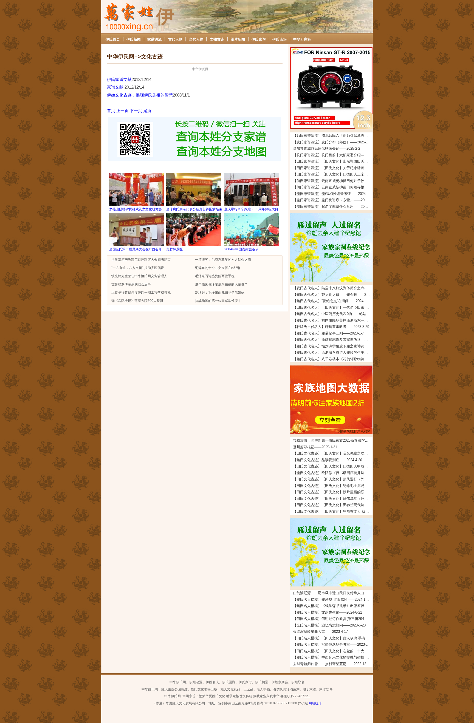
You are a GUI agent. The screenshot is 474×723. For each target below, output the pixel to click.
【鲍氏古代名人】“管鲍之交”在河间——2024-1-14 (332, 301)
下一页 (136, 110)
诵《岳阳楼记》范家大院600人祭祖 (137, 301)
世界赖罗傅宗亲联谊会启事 (131, 284)
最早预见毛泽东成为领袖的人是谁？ (221, 284)
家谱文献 (116, 87)
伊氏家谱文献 (119, 79)
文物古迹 (217, 39)
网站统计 (315, 703)
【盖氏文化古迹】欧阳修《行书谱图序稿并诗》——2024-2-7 (333, 473)
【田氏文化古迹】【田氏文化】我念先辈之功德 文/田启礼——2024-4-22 (333, 453)
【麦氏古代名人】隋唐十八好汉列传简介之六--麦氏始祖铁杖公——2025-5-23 (333, 288)
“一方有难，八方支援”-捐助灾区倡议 (137, 268)
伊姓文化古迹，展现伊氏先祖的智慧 (140, 95)
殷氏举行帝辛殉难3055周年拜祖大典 (251, 209)
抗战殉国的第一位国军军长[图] (217, 301)
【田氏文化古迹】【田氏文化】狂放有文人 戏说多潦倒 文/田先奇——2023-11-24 (333, 511)
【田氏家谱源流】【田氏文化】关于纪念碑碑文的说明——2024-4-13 (333, 168)
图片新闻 (238, 39)
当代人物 (196, 39)
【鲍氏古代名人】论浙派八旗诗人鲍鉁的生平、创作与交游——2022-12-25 (333, 352)
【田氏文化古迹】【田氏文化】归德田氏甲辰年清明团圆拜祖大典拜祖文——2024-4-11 (333, 466)
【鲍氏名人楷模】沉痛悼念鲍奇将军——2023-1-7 (332, 644)
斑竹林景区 (174, 249)
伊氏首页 (113, 39)
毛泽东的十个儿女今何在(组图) (217, 268)
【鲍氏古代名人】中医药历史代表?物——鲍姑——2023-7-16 (333, 314)
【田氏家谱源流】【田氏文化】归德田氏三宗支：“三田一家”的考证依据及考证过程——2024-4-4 (333, 174)
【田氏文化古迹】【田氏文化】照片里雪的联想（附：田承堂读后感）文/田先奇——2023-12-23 (333, 492)
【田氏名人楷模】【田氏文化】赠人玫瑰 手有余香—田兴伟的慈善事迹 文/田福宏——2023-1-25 (333, 638)
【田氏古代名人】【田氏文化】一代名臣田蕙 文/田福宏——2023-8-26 (333, 307)
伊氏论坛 (279, 39)
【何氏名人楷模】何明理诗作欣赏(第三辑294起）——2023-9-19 (333, 619)
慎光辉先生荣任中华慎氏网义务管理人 (139, 276)
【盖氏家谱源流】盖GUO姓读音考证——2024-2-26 (333, 194)
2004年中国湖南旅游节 (241, 249)
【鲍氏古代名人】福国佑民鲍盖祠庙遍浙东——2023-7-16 (333, 320)
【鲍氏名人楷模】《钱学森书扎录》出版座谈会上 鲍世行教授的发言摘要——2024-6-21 (333, 606)
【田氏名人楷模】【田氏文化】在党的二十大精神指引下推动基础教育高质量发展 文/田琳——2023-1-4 (333, 651)
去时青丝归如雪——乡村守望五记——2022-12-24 (332, 664)
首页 (111, 110)
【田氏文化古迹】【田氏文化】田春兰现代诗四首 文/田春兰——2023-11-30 (333, 505)
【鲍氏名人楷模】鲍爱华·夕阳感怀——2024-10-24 (332, 599)
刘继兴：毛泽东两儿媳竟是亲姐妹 (219, 292)
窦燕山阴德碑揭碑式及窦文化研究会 (135, 209)
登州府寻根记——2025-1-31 (315, 447)
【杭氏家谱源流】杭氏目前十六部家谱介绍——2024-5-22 (333, 155)
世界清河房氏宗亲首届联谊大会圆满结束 (141, 260)
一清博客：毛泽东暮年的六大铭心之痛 (223, 260)
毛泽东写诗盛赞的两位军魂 (215, 276)
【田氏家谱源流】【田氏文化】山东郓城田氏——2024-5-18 (333, 161)
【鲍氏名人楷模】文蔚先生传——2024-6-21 (327, 612)
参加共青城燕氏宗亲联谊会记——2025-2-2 (326, 148)
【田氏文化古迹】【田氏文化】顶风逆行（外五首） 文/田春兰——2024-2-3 (333, 479)
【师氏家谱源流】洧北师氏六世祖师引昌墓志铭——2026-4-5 (333, 136)
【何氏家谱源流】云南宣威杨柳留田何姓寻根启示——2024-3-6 (333, 187)
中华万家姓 (302, 39)
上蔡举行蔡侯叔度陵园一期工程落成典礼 (141, 292)
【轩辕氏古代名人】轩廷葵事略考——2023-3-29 (331, 327)
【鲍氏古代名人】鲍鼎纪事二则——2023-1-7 (328, 333)
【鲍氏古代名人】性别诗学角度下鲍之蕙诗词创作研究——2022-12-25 (333, 346)
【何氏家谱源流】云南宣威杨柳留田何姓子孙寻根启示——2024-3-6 (333, 181)
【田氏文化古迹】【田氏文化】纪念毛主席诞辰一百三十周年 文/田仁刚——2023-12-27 (333, 486)
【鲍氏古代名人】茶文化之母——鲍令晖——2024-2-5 (333, 295)
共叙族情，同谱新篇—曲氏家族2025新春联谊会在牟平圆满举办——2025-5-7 (333, 440)
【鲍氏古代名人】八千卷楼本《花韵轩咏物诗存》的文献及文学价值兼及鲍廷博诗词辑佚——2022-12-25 (333, 359)
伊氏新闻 (133, 39)
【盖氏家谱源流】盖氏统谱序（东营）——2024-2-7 (333, 200)
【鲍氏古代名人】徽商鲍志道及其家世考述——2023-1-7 (333, 340)
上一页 (122, 110)
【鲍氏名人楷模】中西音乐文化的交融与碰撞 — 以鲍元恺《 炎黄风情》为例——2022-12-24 (333, 657)
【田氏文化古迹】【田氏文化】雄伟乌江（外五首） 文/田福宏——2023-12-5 (333, 499)
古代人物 (175, 39)
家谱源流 (154, 39)
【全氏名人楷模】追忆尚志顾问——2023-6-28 (329, 625)
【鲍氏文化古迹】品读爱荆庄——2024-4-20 (327, 460)
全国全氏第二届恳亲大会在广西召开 (135, 249)
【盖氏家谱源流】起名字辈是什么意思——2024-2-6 (333, 207)
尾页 (147, 110)
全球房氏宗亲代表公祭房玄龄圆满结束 (194, 209)
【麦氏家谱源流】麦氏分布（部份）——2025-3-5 (332, 142)
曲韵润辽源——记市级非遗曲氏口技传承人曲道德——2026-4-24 (333, 593)
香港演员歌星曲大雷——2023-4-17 (320, 632)
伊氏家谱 (259, 39)
